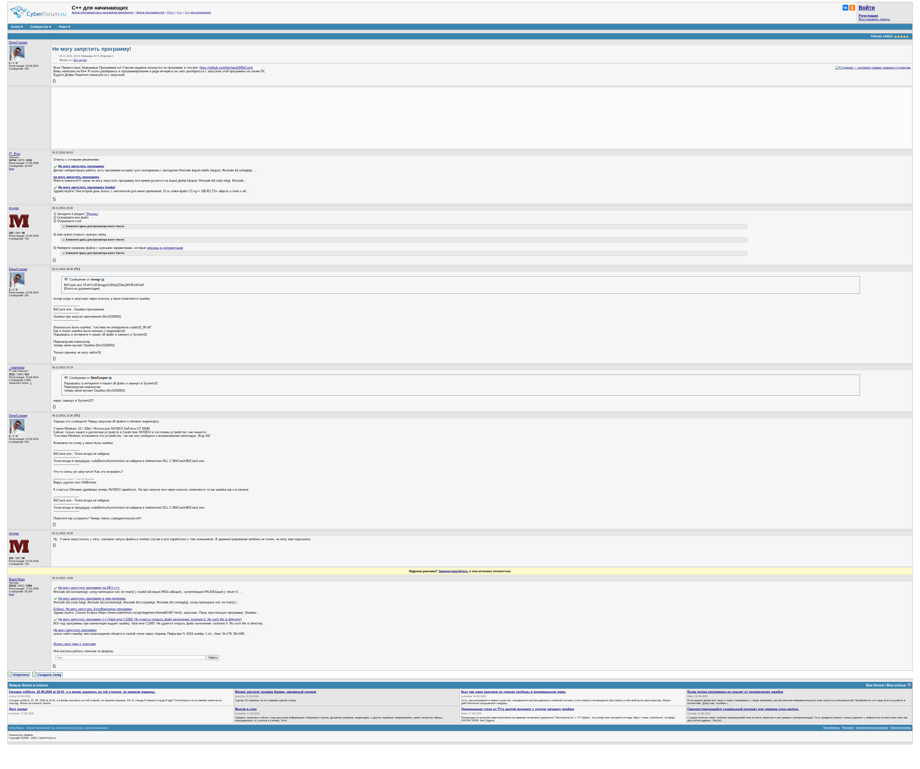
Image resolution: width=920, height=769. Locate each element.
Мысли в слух (246, 709)
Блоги (15, 26)
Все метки (80, 60)
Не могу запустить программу (81, 166)
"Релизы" (92, 214)
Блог (11, 168)
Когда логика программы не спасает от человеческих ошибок (735, 692)
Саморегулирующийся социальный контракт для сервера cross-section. (743, 709)
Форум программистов (150, 12)
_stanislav (17, 368)
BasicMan (17, 579)
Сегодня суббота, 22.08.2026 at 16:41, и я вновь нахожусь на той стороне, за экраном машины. (82, 692)
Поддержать (831, 727)
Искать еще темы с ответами (74, 644)
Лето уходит (18, 709)
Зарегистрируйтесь (453, 571)
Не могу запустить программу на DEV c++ (89, 587)
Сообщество (39, 26)
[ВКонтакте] (845, 8)
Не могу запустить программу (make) (86, 187)
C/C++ (170, 12)
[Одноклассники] (852, 8)
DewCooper (18, 43)
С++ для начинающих (198, 12)
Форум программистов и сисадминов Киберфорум (102, 12)
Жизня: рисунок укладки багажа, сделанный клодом (275, 692)
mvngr (14, 208)
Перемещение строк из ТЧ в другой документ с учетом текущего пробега (517, 709)
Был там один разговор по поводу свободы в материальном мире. (513, 692)
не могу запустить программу (76, 177)
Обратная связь (900, 727)
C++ (179, 12)
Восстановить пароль (874, 19)
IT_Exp (14, 154)
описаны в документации (165, 248)
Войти (867, 8)
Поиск (63, 26)
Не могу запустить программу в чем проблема (92, 598)
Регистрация (868, 15)
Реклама (847, 727)
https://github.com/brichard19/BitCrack (226, 67)
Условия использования (872, 727)
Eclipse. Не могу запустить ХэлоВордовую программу (92, 609)
